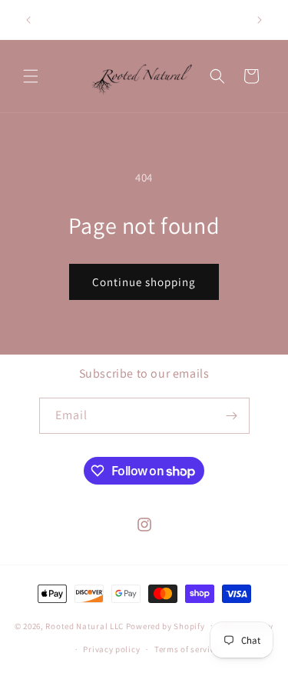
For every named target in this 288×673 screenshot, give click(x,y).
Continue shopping (144, 282)
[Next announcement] (259, 20)
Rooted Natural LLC (84, 625)
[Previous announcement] (28, 20)
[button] (31, 76)
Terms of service (186, 649)
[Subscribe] (232, 416)
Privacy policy (111, 649)
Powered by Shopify (165, 625)
